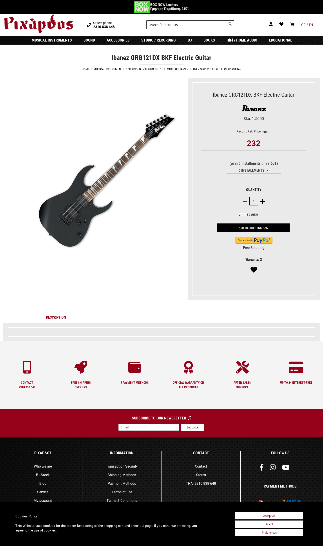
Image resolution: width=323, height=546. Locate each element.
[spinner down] (246, 201)
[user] (271, 24)
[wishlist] (281, 24)
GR (303, 24)
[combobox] (190, 24)
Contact (201, 466)
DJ (190, 40)
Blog (42, 483)
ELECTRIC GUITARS (174, 69)
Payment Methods (122, 483)
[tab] (56, 318)
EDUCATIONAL (280, 40)
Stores (201, 474)
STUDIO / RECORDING (158, 40)
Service (42, 492)
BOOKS (209, 40)
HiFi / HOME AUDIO (242, 40)
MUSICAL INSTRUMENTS (52, 40)
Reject (269, 524)
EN (311, 24)
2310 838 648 (205, 483)
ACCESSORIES (118, 40)
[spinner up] (261, 201)
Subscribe (193, 427)
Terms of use (122, 492)
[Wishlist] (253, 270)
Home (85, 69)
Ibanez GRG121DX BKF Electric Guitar (215, 69)
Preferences (269, 532)
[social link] (261, 468)
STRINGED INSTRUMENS (143, 69)
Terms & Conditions (122, 500)
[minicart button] (292, 24)
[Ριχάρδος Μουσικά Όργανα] (38, 24)
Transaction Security (122, 466)
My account (43, 500)
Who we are (43, 466)
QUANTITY (253, 189)
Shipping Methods (122, 474)
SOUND (89, 40)
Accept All (269, 516)
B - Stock (43, 474)
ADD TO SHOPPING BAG (253, 228)
